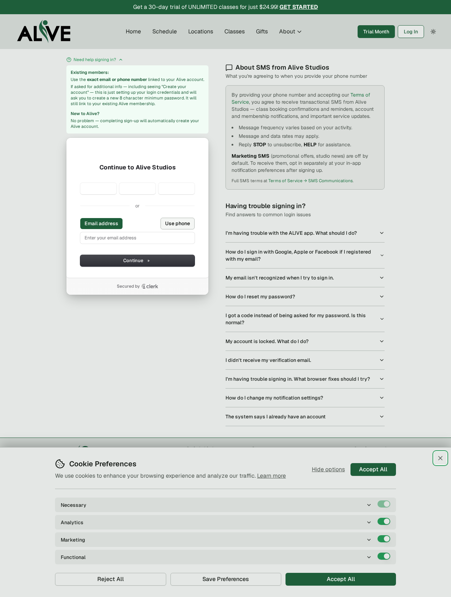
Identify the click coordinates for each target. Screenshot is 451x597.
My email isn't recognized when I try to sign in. (280, 278)
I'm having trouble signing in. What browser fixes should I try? (298, 379)
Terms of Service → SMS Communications (310, 181)
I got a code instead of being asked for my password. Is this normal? (296, 319)
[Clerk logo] (149, 286)
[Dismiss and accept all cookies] (440, 458)
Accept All (373, 469)
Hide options (328, 469)
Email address (101, 223)
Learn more (271, 475)
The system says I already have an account (276, 416)
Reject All (110, 579)
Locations (200, 31)
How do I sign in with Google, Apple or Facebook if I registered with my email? (298, 255)
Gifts (262, 31)
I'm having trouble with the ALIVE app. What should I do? (291, 233)
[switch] (383, 504)
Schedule (164, 31)
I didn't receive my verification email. (268, 360)
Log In (411, 31)
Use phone (177, 223)
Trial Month (376, 31)
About (287, 31)
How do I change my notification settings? (274, 398)
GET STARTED (298, 7)
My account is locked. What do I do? (267, 341)
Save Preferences (225, 579)
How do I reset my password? (260, 296)
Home (133, 31)
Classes (234, 31)
